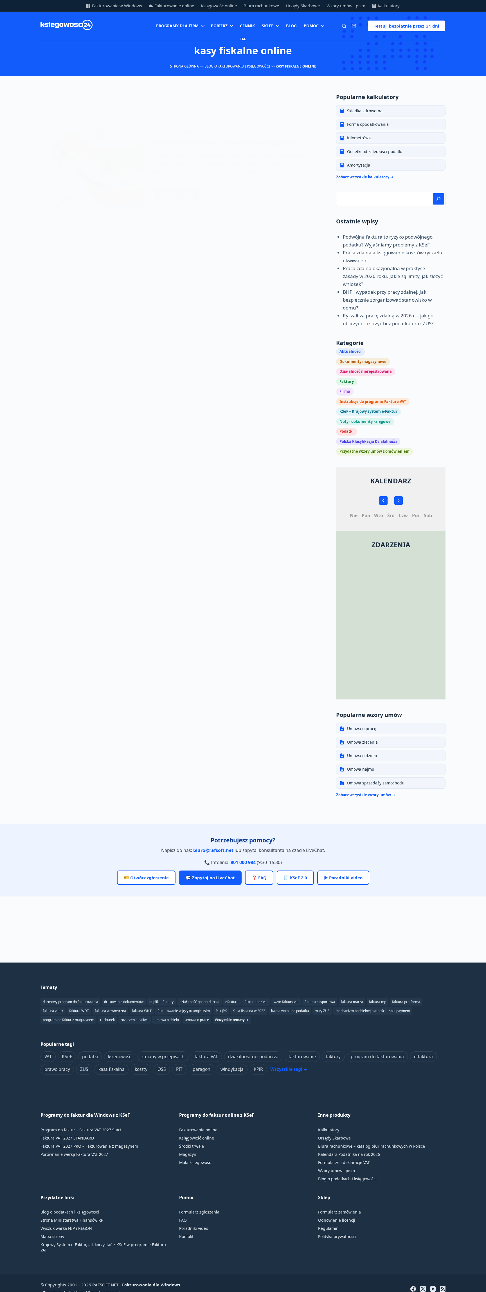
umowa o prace (197, 1019)
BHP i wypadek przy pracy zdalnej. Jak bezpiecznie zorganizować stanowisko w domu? (387, 300)
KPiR (258, 1069)
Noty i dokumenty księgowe (365, 421)
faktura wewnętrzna (110, 1010)
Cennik (247, 25)
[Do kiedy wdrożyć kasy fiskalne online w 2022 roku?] (92, 165)
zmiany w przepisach (162, 1056)
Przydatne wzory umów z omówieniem (374, 451)
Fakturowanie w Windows (117, 5)
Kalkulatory (389, 5)
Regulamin (328, 1228)
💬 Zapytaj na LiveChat (210, 877)
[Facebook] (413, 1289)
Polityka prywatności (337, 1236)
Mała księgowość (195, 1162)
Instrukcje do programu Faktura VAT (372, 401)
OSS (162, 1069)
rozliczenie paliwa (134, 1019)
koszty (141, 1069)
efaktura (231, 1001)
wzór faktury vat (286, 1001)
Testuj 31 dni (406, 26)
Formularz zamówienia (339, 1212)
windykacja (232, 1069)
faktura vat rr (53, 1010)
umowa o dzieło (166, 1019)
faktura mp (377, 1001)
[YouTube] (433, 1289)
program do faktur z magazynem (68, 1019)
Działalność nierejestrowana (365, 371)
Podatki (346, 431)
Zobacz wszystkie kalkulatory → (364, 177)
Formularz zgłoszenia (199, 1212)
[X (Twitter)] (423, 1289)
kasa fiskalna (111, 1069)
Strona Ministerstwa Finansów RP (71, 1220)
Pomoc (311, 25)
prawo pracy (57, 1069)
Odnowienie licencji (336, 1220)
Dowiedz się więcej (176, 196)
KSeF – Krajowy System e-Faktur (368, 411)
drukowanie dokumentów (123, 1001)
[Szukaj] (344, 26)
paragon (201, 1069)
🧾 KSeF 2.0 (295, 877)
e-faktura (423, 1056)
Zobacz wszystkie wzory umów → (365, 794)
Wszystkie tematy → (232, 1019)
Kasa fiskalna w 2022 (249, 1010)
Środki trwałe (191, 1146)
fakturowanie (302, 1056)
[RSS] (443, 1289)
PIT (179, 1069)
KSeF (67, 1056)
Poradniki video (193, 1228)
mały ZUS (322, 1010)
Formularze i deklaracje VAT (344, 1162)
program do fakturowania (377, 1056)
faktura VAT (206, 1056)
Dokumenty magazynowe (362, 361)
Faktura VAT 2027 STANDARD (67, 1138)
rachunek (107, 1019)
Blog (291, 25)
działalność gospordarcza (199, 1001)
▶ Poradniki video (343, 877)
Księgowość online (219, 5)
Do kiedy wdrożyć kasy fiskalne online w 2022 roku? (225, 143)
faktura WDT (79, 1010)
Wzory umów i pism (346, 5)
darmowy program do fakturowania (70, 1001)
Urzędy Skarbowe (303, 5)
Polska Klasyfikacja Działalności (368, 441)
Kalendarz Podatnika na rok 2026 (349, 1154)
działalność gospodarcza (253, 1056)
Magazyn (187, 1154)
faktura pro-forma (406, 1001)
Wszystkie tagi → (289, 1069)
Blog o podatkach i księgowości (347, 1178)
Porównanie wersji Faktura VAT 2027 (74, 1154)
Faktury (346, 381)
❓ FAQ (259, 877)
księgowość (119, 1056)
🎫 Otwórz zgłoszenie (146, 877)
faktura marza (352, 1001)
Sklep (268, 25)
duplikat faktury (161, 1001)
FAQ (183, 1220)
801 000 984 (243, 862)
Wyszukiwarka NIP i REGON (66, 1228)
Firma (278, 132)
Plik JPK (221, 1010)
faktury (333, 1056)
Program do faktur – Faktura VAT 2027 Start (80, 1129)
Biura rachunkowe (261, 5)
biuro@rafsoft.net (213, 850)
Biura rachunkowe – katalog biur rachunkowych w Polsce (371, 1146)
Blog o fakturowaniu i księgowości (237, 66)
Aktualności (258, 132)
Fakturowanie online (174, 5)
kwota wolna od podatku (290, 1010)
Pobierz (219, 25)
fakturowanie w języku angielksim (184, 1010)
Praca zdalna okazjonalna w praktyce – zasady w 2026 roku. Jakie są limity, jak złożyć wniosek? (393, 276)
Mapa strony (52, 1236)
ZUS (84, 1069)
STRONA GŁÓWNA (184, 66)
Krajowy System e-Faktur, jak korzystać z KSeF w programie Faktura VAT (103, 1247)
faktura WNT (142, 1010)
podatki (90, 1056)
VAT (48, 1056)
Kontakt (186, 1236)
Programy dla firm (177, 25)
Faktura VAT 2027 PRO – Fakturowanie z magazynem (89, 1146)
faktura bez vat (256, 1001)
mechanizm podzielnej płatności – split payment (373, 1010)
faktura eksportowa (320, 1001)
